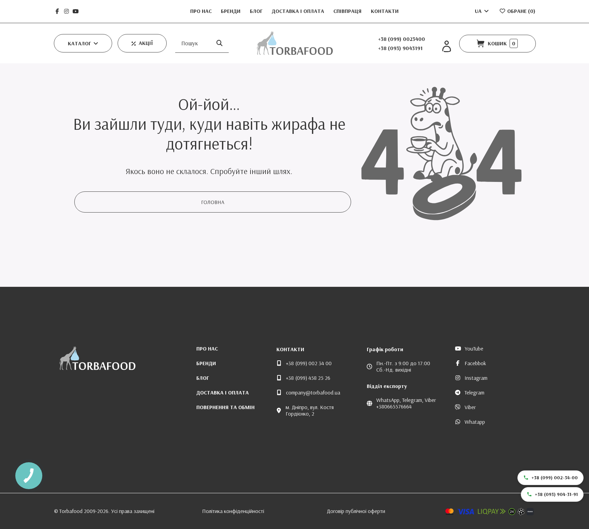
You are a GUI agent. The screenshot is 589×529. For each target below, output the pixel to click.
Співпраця (348, 10)
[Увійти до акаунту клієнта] (446, 46)
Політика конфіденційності (233, 511)
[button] (83, 43)
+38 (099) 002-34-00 (554, 477)
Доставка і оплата (299, 10)
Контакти (385, 10)
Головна (212, 202)
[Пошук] (219, 43)
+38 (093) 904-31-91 (556, 494)
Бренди (231, 10)
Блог (257, 10)
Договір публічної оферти (356, 511)
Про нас (201, 10)
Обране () (520, 10)
